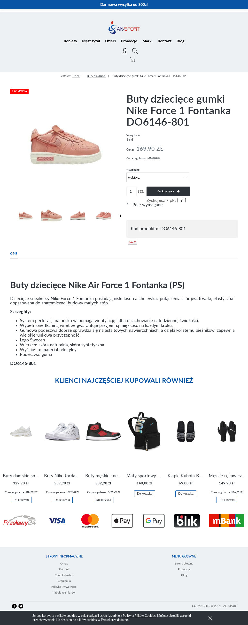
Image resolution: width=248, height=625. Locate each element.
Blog (184, 575)
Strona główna (184, 563)
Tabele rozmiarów (64, 592)
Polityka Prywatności (64, 586)
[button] (121, 216)
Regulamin (64, 581)
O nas (64, 563)
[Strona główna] (124, 28)
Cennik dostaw (64, 575)
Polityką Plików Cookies (139, 615)
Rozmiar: (133, 170)
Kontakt (64, 569)
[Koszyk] (133, 62)
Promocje (184, 569)
